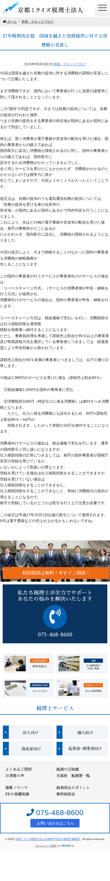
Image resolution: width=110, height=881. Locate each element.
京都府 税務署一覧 (73, 776)
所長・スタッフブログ (70, 64)
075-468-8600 (59, 813)
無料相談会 (65, 794)
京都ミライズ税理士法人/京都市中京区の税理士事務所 (48, 839)
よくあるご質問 (18, 769)
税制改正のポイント (73, 788)
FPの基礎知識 (17, 794)
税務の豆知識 (67, 769)
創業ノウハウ (16, 788)
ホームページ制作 (46, 845)
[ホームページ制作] (68, 845)
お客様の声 (14, 776)
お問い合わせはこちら (55, 823)
